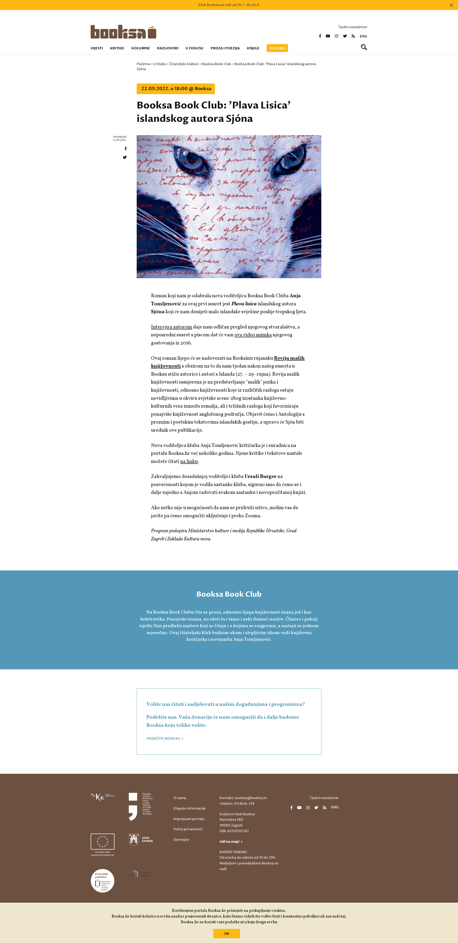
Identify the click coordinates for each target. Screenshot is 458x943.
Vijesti (97, 48)
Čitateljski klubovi (184, 64)
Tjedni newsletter (352, 27)
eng (363, 36)
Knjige (253, 48)
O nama (179, 798)
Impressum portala (188, 819)
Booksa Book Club (216, 64)
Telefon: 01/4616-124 (236, 803)
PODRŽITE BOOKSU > (164, 739)
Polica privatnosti (188, 829)
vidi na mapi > (231, 841)
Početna (143, 64)
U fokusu (194, 48)
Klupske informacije (189, 808)
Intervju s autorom (171, 327)
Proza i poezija (225, 48)
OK (226, 934)
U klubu (277, 48)
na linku (189, 461)
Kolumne (140, 48)
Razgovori (167, 48)
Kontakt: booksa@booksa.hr (243, 798)
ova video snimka (253, 335)
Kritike (117, 48)
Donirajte (181, 839)
